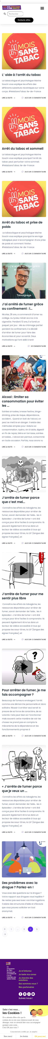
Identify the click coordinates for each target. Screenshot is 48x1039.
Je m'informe (25, 971)
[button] (42, 8)
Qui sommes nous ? (28, 984)
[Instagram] (29, 994)
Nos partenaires (26, 987)
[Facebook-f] (20, 994)
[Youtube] (33, 994)
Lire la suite (7, 98)
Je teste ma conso (27, 974)
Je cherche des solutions (26, 979)
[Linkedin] (24, 994)
